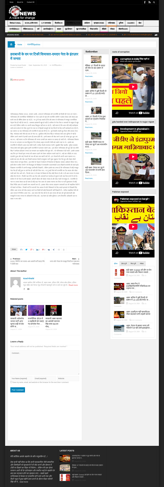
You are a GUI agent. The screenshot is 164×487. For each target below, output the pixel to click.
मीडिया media (28, 29)
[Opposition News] (22, 12)
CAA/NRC (131, 23)
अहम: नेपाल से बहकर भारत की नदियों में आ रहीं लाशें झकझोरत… (139, 326)
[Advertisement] (109, 12)
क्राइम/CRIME (99, 23)
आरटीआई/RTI (48, 29)
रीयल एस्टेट (94, 29)
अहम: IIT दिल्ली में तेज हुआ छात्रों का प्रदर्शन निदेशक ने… (95, 119)
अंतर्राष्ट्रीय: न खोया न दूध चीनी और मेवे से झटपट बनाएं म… (86, 457)
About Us (20, 2)
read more (24, 481)
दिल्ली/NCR (59, 23)
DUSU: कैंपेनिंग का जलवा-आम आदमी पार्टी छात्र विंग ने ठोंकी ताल (27, 261)
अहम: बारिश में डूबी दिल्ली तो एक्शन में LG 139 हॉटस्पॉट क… (88, 34)
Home (11, 2)
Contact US (30, 2)
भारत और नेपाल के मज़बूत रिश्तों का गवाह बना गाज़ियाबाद (64, 261)
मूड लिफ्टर (68, 29)
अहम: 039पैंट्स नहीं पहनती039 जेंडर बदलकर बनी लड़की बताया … (138, 314)
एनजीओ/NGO (14, 29)
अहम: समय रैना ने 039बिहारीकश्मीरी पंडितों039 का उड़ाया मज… (52, 34)
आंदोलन (87, 23)
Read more (73, 285)
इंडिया (115, 263)
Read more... (89, 76)
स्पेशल (112, 29)
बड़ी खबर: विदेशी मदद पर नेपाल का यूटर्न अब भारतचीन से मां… (96, 144)
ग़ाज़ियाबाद (111, 23)
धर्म (38, 29)
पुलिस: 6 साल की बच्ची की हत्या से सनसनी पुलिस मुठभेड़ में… (124, 34)
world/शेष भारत (31, 23)
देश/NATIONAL (15, 23)
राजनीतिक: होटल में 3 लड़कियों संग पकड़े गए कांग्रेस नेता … (36, 321)
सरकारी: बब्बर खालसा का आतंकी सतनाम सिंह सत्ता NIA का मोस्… (53, 322)
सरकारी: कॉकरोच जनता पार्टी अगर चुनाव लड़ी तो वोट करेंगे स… (17, 322)
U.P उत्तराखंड (46, 23)
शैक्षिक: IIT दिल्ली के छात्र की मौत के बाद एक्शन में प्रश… (95, 68)
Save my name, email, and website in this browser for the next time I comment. (41, 382)
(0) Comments (137, 292)
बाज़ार (59, 29)
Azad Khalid (28, 278)
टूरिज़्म (121, 23)
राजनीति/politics (73, 23)
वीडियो (104, 29)
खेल (140, 23)
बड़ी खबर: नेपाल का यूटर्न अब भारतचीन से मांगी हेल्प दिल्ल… (95, 170)
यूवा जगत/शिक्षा (81, 29)
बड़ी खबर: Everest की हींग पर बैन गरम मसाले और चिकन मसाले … (138, 271)
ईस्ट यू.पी (124, 263)
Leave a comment (16, 67)
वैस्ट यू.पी (133, 263)
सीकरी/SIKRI (123, 29)
